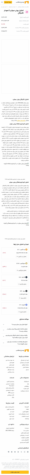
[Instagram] (25, 452)
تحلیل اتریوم (22, 312)
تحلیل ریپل (22, 298)
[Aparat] (18, 452)
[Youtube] (15, 452)
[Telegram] (12, 452)
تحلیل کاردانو (22, 284)
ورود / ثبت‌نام (8, 2)
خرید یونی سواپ (15, 472)
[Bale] (9, 452)
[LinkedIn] (28, 452)
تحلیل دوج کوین (21, 270)
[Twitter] (21, 452)
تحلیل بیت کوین (21, 256)
